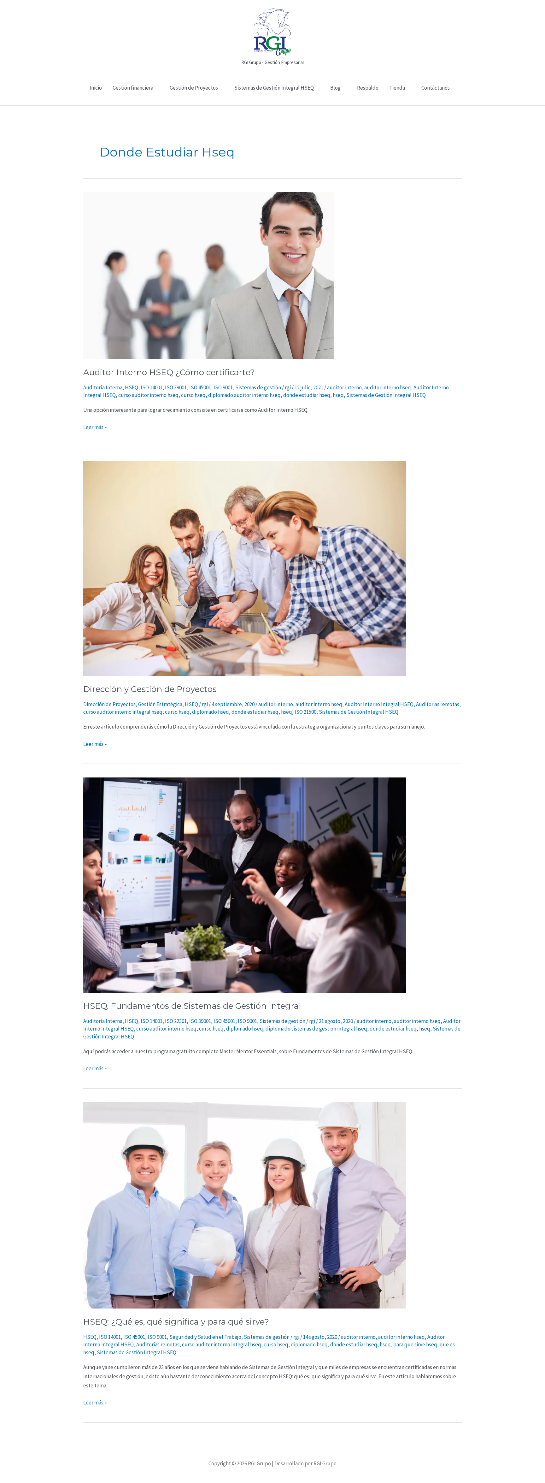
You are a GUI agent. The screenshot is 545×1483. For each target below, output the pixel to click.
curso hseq (193, 395)
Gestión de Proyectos (194, 87)
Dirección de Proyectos (109, 704)
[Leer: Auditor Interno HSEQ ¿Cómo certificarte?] (208, 274)
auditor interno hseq (387, 387)
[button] (272, 101)
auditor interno (344, 387)
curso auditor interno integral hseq (122, 711)
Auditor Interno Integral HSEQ (379, 704)
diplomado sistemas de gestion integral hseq (316, 1028)
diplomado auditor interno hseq (244, 395)
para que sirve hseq (415, 1344)
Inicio (96, 87)
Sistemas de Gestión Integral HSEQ (274, 87)
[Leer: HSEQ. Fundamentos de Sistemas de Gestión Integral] (244, 884)
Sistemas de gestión (258, 387)
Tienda (397, 87)
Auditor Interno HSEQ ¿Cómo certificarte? (169, 372)
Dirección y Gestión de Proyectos (150, 689)
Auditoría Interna (102, 387)
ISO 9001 (223, 387)
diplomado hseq (210, 711)
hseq (338, 395)
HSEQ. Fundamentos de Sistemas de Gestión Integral (192, 1006)
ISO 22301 (176, 1021)
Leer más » (95, 427)
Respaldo (367, 87)
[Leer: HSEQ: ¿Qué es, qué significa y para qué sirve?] (244, 1204)
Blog (335, 87)
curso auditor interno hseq (148, 395)
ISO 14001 (151, 387)
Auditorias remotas (437, 704)
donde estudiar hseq (306, 395)
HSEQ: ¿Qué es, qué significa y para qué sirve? (176, 1322)
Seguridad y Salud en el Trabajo (205, 1336)
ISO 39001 (176, 387)
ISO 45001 (200, 387)
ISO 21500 (305, 711)
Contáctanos (435, 87)
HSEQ (131, 387)
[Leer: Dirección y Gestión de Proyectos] (244, 567)
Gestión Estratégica (160, 704)
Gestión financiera (133, 87)
